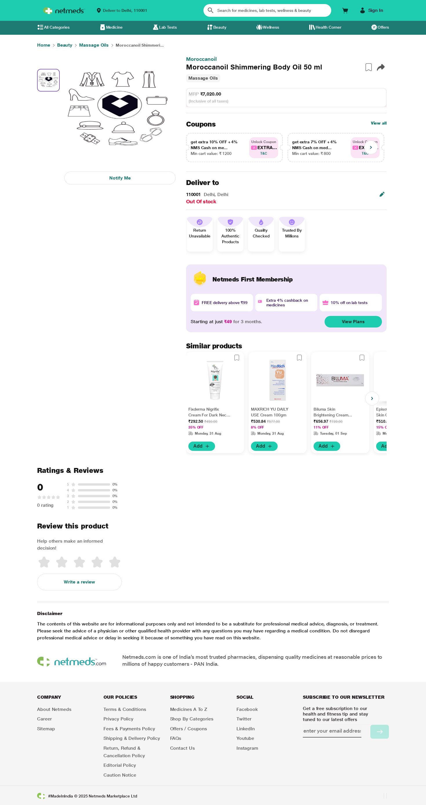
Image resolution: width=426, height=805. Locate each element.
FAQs (175, 738)
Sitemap (46, 728)
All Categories (57, 27)
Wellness (271, 27)
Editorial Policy (119, 765)
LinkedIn (245, 728)
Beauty (220, 27)
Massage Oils (203, 78)
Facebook (247, 709)
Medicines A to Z (188, 709)
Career (44, 719)
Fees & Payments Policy (129, 728)
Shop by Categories (192, 719)
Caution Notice (119, 775)
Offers (383, 27)
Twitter (244, 719)
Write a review (79, 582)
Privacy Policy (118, 719)
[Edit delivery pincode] (382, 194)
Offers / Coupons (188, 728)
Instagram (247, 748)
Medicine (114, 27)
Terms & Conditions (124, 709)
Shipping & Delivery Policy (131, 738)
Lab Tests (168, 27)
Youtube (245, 738)
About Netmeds (54, 709)
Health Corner (328, 27)
